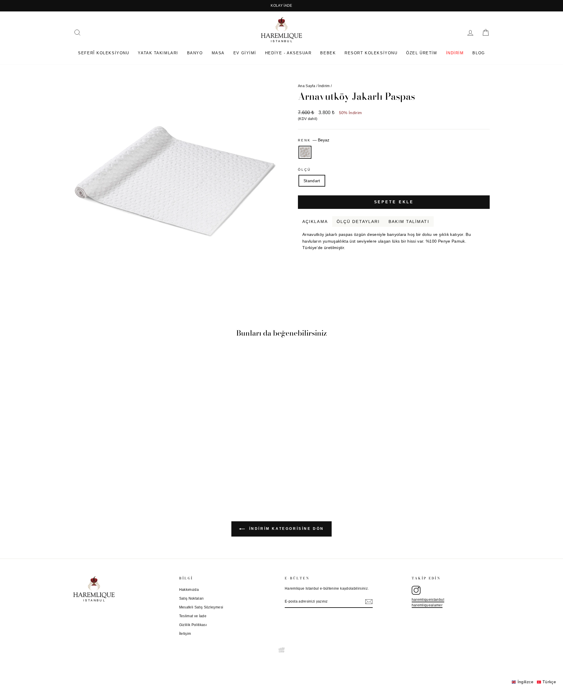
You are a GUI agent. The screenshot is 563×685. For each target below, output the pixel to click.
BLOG (478, 53)
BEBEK (328, 53)
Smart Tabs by (470, 254)
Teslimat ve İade (193, 616)
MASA (218, 53)
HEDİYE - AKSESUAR (288, 53)
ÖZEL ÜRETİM (421, 53)
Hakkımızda (189, 590)
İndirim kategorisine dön (285, 529)
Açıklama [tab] (315, 221)
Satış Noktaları (191, 598)
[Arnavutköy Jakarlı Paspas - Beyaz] (123, 472)
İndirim (324, 86)
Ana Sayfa (306, 86)
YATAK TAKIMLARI (158, 53)
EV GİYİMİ (244, 53)
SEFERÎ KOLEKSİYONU (103, 53)
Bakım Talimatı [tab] (409, 221)
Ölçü (304, 169)
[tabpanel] (394, 239)
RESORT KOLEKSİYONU (371, 53)
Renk (313, 140)
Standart (311, 180)
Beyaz (305, 152)
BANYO (195, 53)
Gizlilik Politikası (193, 625)
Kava (486, 254)
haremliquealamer (427, 605)
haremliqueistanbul (428, 600)
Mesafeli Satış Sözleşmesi (201, 607)
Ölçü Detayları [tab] (358, 221)
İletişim (185, 634)
